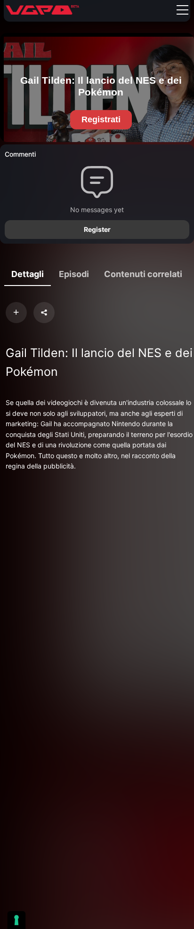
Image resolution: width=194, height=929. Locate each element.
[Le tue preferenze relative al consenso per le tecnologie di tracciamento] (16, 920)
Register (97, 229)
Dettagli (27, 274)
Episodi (74, 274)
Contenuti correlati (143, 274)
